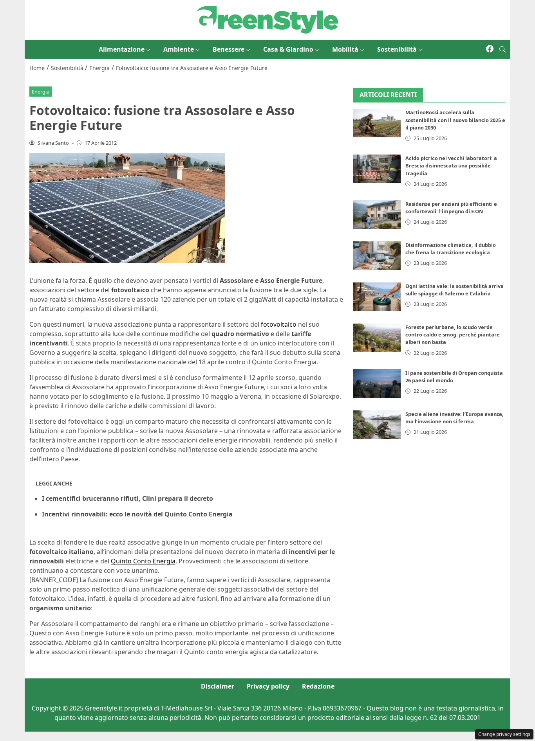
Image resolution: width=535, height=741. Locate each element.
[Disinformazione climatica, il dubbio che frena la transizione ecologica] (377, 255)
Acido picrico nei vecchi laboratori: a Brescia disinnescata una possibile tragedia (451, 165)
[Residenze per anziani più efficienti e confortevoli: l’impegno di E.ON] (377, 214)
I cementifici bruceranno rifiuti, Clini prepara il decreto (127, 498)
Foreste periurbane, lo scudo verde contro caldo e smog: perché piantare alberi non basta (452, 334)
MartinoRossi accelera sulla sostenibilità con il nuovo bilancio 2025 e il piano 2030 (455, 120)
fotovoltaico (278, 324)
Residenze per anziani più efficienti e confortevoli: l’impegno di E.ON (451, 207)
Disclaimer (217, 686)
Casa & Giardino (288, 49)
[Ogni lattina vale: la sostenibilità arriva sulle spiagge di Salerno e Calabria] (377, 296)
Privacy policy (268, 686)
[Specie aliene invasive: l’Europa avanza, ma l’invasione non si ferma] (377, 424)
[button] (502, 49)
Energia (40, 91)
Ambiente (178, 49)
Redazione (318, 686)
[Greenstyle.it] (267, 19)
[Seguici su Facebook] (489, 49)
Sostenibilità (397, 49)
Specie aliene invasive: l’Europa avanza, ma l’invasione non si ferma (454, 417)
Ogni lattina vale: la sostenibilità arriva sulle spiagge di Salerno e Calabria (454, 289)
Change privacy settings (504, 734)
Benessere (228, 49)
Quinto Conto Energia (143, 561)
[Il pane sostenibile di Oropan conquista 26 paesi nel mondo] (377, 383)
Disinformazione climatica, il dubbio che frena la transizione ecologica (450, 248)
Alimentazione (122, 49)
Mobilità (345, 49)
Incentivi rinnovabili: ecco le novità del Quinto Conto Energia (137, 514)
